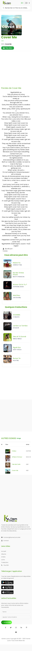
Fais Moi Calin (16, 464)
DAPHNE (28, 451)
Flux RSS (6, 565)
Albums (3, 554)
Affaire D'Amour (17, 457)
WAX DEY (29, 457)
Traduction (4, 562)
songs (19, 438)
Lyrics (3, 560)
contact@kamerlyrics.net (11, 537)
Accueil (3, 551)
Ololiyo (14, 451)
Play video (8, 48)
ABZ (2, 41)
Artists (3, 557)
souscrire (7, 622)
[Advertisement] (16, 68)
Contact (6, 541)
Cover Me (15, 470)
